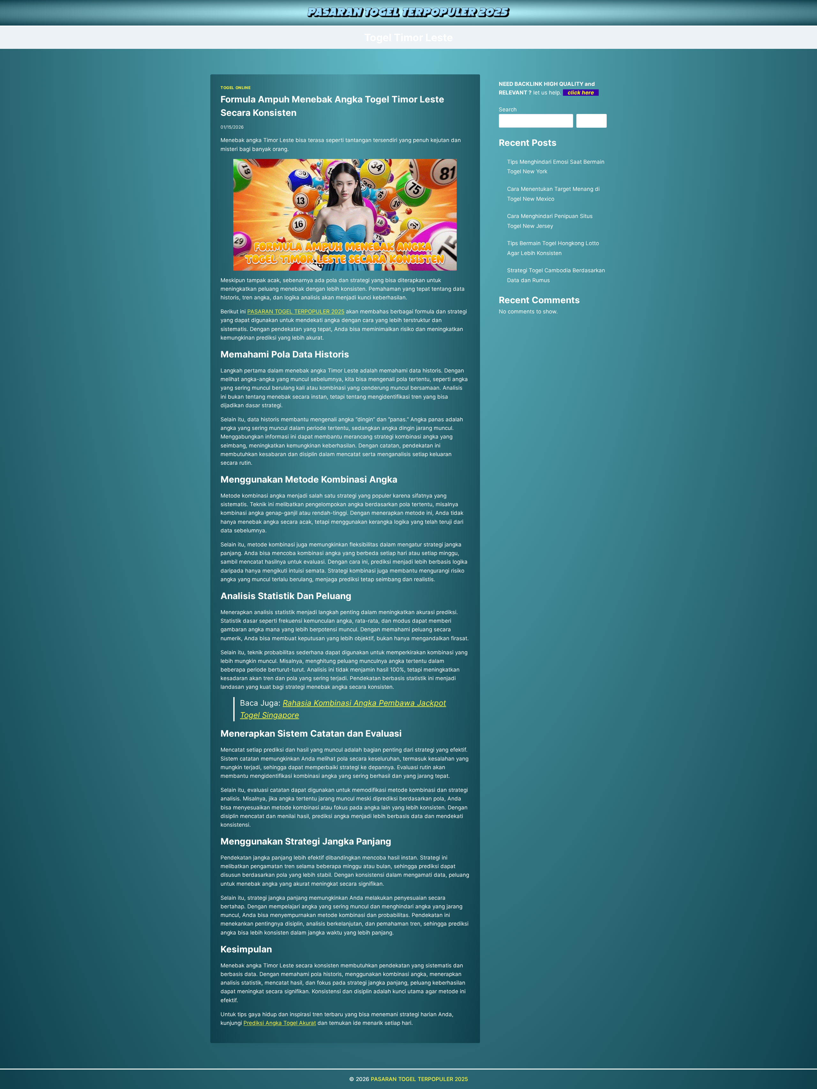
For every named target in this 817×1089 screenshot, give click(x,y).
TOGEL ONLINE (236, 87)
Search (508, 109)
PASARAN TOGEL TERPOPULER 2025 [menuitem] (295, 311)
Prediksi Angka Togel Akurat (280, 1023)
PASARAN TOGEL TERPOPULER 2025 (419, 1079)
